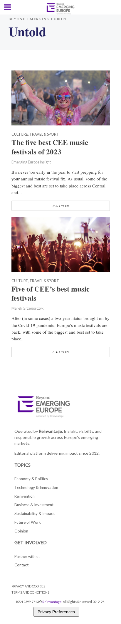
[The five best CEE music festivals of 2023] (60, 97)
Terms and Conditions (30, 592)
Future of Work (27, 522)
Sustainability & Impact (34, 513)
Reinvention (24, 496)
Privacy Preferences (56, 611)
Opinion (21, 531)
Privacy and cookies (28, 586)
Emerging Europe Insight (31, 162)
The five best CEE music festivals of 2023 (49, 147)
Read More (61, 206)
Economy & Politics (31, 478)
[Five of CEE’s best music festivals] (60, 244)
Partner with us (27, 556)
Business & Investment (33, 504)
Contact (21, 565)
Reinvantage (52, 602)
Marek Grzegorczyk (27, 308)
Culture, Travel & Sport (35, 135)
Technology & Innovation (36, 487)
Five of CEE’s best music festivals (50, 293)
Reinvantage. (51, 431)
